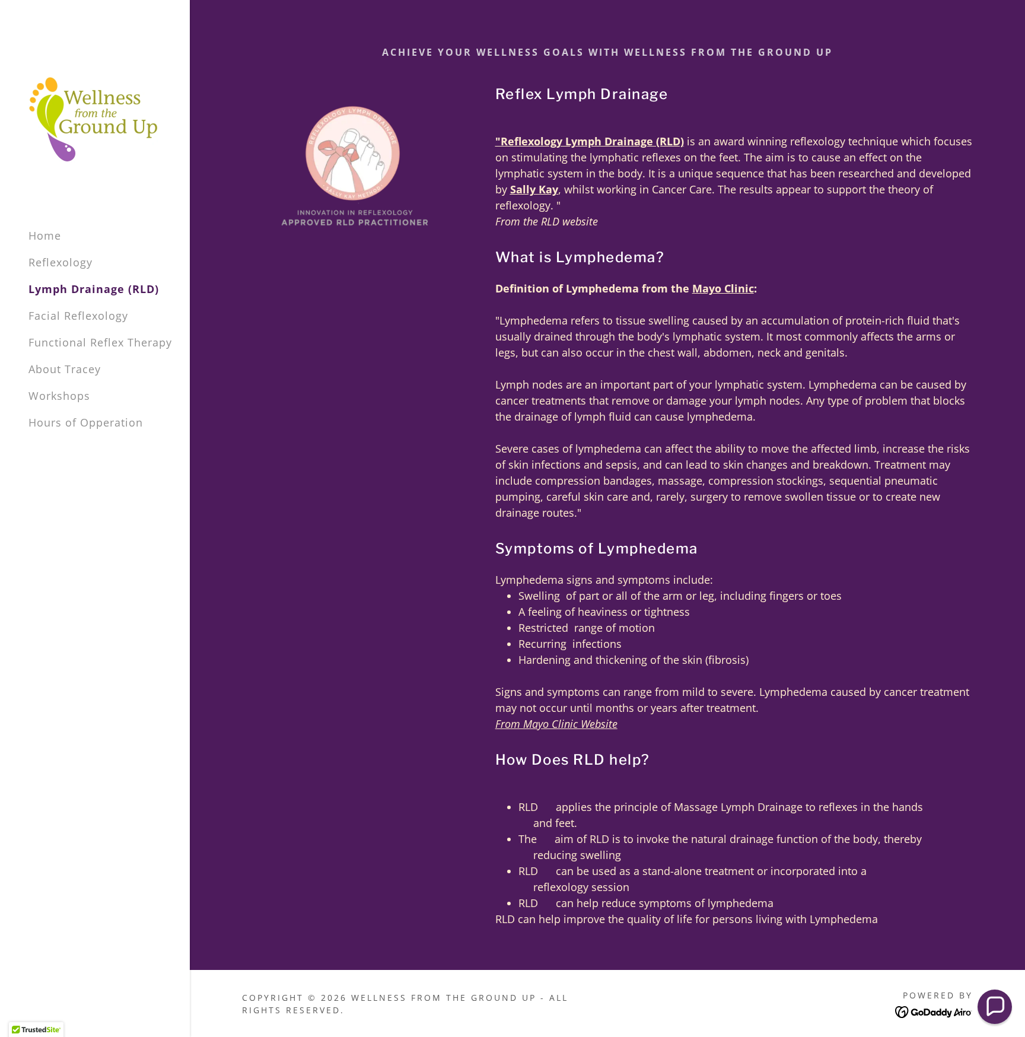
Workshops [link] (59, 396)
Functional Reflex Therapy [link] (100, 342)
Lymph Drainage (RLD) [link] (93, 289)
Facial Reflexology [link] (78, 315)
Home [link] (44, 235)
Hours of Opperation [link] (85, 422)
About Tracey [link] (64, 369)
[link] (93, 118)
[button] (995, 1007)
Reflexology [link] (60, 262)
